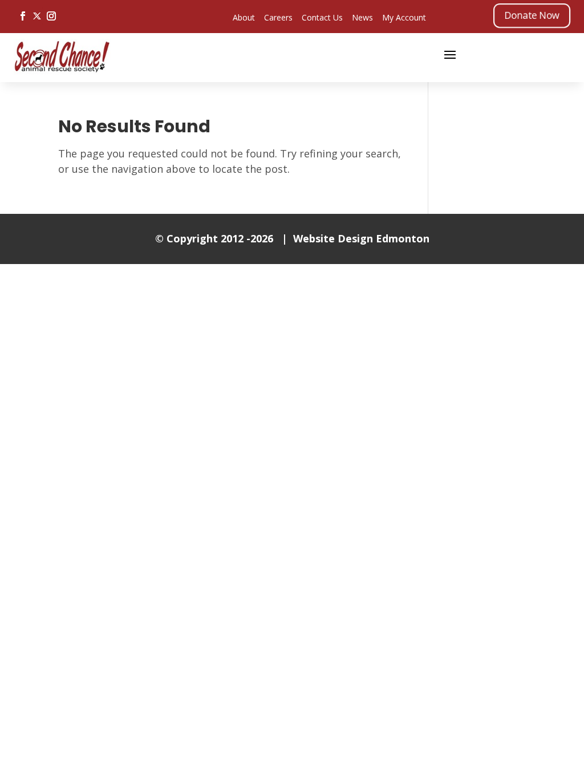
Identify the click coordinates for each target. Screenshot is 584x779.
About (244, 17)
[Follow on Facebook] (23, 16)
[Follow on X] (37, 16)
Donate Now (531, 15)
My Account (404, 17)
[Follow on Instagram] (51, 16)
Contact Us (322, 17)
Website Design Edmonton (361, 238)
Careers (278, 17)
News (362, 17)
